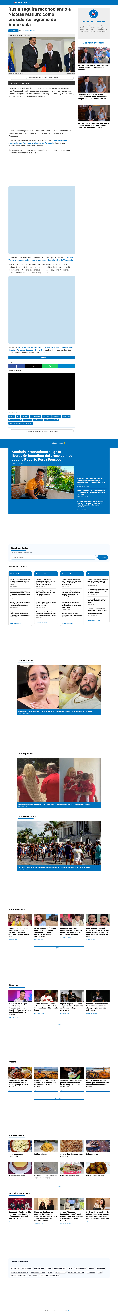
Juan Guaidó (25, 416)
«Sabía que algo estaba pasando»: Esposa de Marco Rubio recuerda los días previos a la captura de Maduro (92, 96)
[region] (41, 113)
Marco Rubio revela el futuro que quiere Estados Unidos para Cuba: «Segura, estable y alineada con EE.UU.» (93, 125)
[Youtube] (103, 2)
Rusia (18, 416)
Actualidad (13, 31)
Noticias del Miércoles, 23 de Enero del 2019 (20, 423)
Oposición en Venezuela (15, 419)
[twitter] (91, 35)
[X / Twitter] (99, 2)
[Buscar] (87, 2)
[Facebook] (95, 2)
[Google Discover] (91, 2)
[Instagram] (108, 2)
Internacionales (27, 419)
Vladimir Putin (46, 416)
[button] (16, 366)
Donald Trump (66, 416)
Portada (70, 1311)
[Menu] (10, 2)
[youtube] (96, 35)
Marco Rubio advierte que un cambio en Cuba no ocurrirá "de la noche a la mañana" (93, 67)
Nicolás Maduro (56, 416)
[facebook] (88, 35)
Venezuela (11, 416)
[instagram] (93, 35)
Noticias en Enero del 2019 (51, 419)
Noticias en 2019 (38, 419)
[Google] (98, 35)
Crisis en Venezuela (35, 416)
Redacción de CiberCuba (29, 30)
